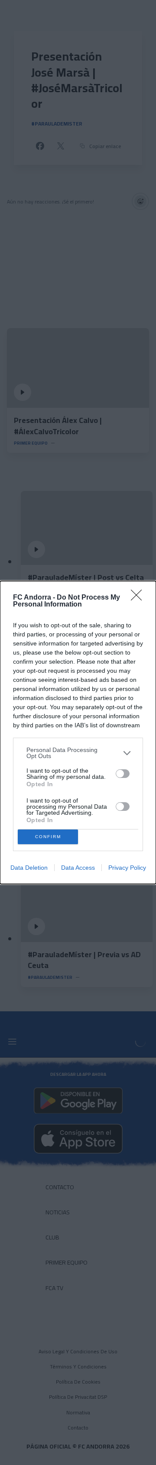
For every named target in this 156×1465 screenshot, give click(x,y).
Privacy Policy (127, 867)
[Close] (139, 598)
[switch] (123, 773)
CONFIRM (48, 836)
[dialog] (78, 732)
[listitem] (78, 753)
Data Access (78, 867)
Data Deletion (29, 867)
